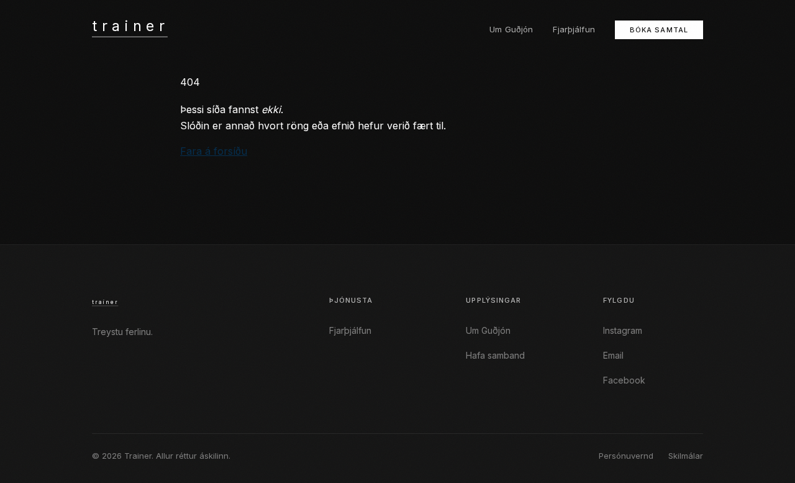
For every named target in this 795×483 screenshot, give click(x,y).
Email (613, 355)
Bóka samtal (659, 29)
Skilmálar (685, 456)
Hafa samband (495, 355)
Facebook (624, 380)
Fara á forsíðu (213, 151)
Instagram (622, 330)
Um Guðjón (511, 29)
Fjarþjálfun (573, 29)
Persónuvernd (626, 456)
